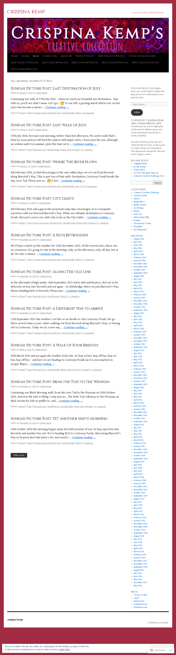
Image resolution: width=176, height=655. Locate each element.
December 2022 (140, 375)
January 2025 (139, 298)
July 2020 (138, 465)
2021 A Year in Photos (55, 62)
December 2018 (140, 524)
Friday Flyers (139, 170)
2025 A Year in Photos (24, 69)
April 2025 (138, 288)
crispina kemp (26, 11)
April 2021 (138, 437)
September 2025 (140, 273)
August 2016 (139, 570)
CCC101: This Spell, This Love (146, 173)
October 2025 (139, 270)
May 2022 (138, 397)
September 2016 (140, 567)
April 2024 (138, 325)
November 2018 (140, 527)
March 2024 (139, 329)
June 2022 (138, 394)
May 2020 (138, 471)
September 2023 (140, 347)
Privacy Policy (85, 56)
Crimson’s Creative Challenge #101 (149, 176)
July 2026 (138, 242)
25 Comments (102, 223)
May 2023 (138, 360)
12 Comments (73, 296)
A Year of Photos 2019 (142, 56)
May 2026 (138, 248)
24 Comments (91, 186)
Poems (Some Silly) (141, 217)
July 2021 (138, 428)
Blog (36, 56)
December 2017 (140, 561)
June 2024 (138, 319)
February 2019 (140, 517)
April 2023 (138, 363)
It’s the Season (140, 167)
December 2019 (140, 486)
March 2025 (139, 291)
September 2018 (140, 533)
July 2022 (138, 390)
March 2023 (139, 366)
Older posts (18, 455)
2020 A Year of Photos (24, 62)
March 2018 (139, 551)
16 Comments (88, 113)
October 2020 (139, 455)
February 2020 (140, 480)
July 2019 (138, 502)
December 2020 (140, 449)
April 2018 (138, 548)
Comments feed (140, 604)
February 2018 (140, 555)
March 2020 (139, 477)
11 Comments (88, 260)
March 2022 (139, 403)
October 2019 (139, 493)
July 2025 (138, 279)
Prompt (137, 220)
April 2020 (138, 474)
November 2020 (140, 452)
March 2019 (139, 514)
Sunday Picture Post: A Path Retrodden (49, 235)
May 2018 (138, 545)
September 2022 (140, 384)
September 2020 (140, 459)
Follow (137, 112)
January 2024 (139, 335)
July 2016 (138, 573)
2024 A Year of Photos (145, 62)
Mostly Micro (139, 202)
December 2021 (140, 412)
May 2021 (138, 434)
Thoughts (138, 226)
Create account (140, 595)
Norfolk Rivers (53, 406)
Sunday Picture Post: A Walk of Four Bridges (54, 345)
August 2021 (139, 425)
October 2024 (139, 307)
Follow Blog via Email (146, 88)
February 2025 (140, 295)
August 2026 (139, 239)
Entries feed (139, 601)
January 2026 (139, 260)
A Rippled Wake (140, 164)
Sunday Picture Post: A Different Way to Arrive (57, 308)
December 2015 (140, 582)
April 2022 (138, 400)
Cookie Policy (64, 649)
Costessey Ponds (40, 113)
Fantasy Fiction (140, 195)
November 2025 (140, 267)
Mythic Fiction (140, 205)
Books (25, 56)
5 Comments (87, 443)
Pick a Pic (138, 214)
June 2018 (138, 542)
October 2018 (139, 530)
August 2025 (139, 276)
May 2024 (138, 322)
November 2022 (140, 378)
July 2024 (138, 316)
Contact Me (49, 56)
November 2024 (140, 304)
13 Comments (86, 150)
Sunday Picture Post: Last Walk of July (48, 125)
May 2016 (138, 579)
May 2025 (138, 285)
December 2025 (140, 264)
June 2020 (138, 468)
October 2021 (139, 418)
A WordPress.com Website (158, 623)
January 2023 (139, 372)
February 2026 (140, 257)
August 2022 (139, 387)
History (137, 199)
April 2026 (138, 251)
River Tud (79, 186)
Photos (22, 113)
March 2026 (139, 254)
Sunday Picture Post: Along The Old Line (51, 271)
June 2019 (138, 505)
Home (14, 56)
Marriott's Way (54, 113)
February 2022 (140, 406)
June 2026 (138, 245)
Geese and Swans (41, 223)
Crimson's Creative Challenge (146, 192)
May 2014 (138, 585)
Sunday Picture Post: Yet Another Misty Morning (59, 418)
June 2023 (138, 356)
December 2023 (140, 338)
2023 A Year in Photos (115, 62)
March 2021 (139, 440)
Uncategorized (140, 230)
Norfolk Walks (68, 113)
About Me (66, 56)
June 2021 (138, 431)
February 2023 (140, 369)
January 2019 (139, 520)
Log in (136, 598)
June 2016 (138, 576)
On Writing (138, 208)
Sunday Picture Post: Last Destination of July (56, 88)
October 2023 (139, 344)
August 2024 (139, 313)
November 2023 (140, 341)
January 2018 (139, 558)
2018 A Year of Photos (111, 56)
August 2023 (139, 350)
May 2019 (138, 508)
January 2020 (139, 483)
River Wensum (73, 150)
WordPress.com (140, 607)
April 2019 (138, 511)
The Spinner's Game (142, 223)
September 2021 (140, 421)
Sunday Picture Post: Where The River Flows (54, 162)
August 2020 (139, 462)
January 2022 (139, 409)
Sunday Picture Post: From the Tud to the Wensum (60, 382)
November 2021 (140, 415)
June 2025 (138, 282)
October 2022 (139, 381)
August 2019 (139, 499)
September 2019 (140, 496)
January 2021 (139, 446)
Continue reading (57, 107)
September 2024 (140, 310)
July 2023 (138, 353)
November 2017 (140, 564)
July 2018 (138, 539)
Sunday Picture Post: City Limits (42, 198)
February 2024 (140, 332)
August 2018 (139, 536)
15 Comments (96, 370)
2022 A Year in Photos (85, 62)
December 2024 (140, 301)
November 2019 (140, 490)
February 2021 (140, 443)
